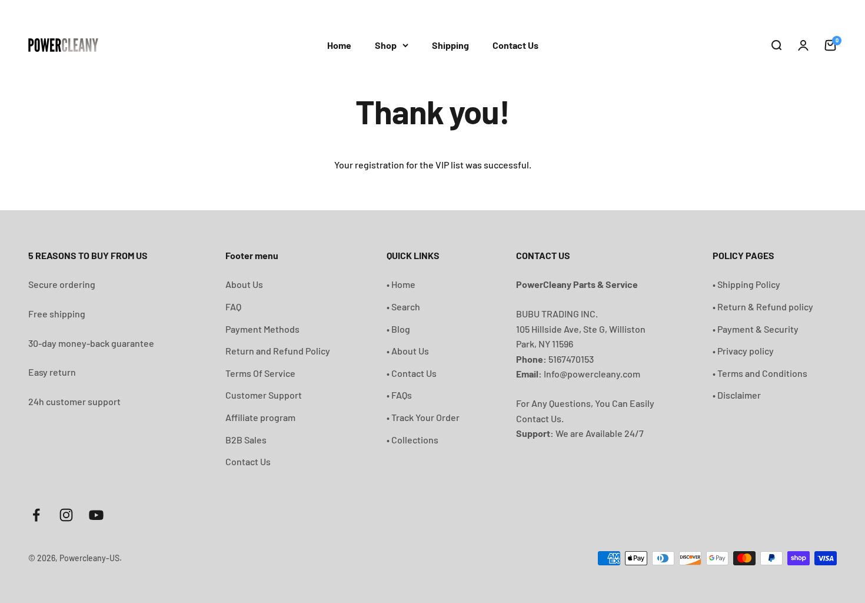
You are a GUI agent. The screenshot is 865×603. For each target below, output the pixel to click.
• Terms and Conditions (760, 373)
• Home (401, 284)
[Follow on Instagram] (66, 515)
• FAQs (399, 394)
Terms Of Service (260, 373)
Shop (386, 45)
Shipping (450, 45)
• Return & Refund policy (763, 306)
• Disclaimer (737, 394)
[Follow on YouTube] (96, 515)
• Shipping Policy (746, 284)
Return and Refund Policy (277, 350)
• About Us (408, 350)
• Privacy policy (743, 350)
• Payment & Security (756, 328)
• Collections (412, 439)
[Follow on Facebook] (36, 515)
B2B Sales (246, 439)
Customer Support (263, 394)
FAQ (233, 306)
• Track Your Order (423, 417)
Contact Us (515, 45)
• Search (403, 306)
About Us (244, 284)
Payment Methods (262, 328)
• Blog (398, 328)
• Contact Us (412, 373)
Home (339, 45)
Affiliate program (260, 417)
